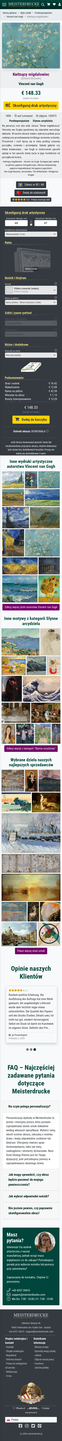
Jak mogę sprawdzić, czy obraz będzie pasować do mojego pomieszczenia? (28, 1180)
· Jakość (37, 1355)
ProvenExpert (20, 1035)
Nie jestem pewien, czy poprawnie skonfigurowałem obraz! (30, 1210)
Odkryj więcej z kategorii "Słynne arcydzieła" (31, 748)
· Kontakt (9, 1347)
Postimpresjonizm (43, 13)
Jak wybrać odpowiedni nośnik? (28, 1196)
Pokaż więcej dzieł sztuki (31, 951)
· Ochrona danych (13, 1359)
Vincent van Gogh (15, 16)
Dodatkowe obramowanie (16, 230)
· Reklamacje (11, 1371)
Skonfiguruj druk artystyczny (33, 105)
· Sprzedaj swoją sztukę (45, 1351)
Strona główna (10, 13)
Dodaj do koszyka (33, 420)
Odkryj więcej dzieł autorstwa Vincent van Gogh (31, 607)
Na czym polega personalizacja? (29, 1106)
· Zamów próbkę (41, 1367)
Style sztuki (25, 13)
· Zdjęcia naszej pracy (44, 1359)
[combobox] (31, 234)
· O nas (8, 1376)
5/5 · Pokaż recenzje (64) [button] (38, 199)
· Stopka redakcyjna (14, 1351)
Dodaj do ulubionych (33, 192)
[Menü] (4, 4)
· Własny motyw (41, 1347)
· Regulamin (10, 1355)
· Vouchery (39, 1363)
